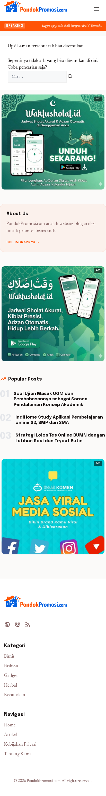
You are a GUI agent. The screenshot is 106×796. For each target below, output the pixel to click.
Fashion (11, 666)
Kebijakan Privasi (20, 745)
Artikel (10, 735)
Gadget (11, 676)
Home (10, 725)
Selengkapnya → (22, 242)
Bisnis (9, 657)
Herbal (10, 686)
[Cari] (70, 77)
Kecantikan (14, 695)
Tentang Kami (17, 754)
